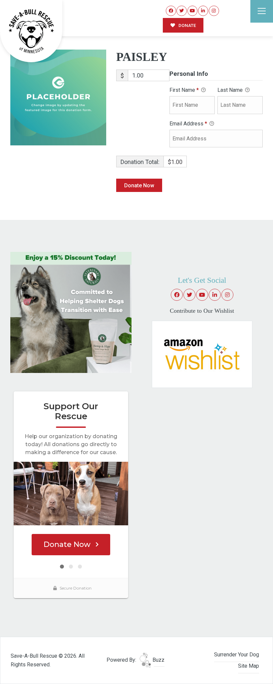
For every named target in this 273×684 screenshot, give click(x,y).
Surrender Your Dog (236, 654)
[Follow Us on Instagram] (214, 11)
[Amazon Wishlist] (202, 354)
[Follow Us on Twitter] (181, 11)
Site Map (248, 666)
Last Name (230, 90)
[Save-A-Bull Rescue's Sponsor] (71, 312)
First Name (184, 90)
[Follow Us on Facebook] (171, 11)
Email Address (188, 123)
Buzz (157, 660)
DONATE (186, 25)
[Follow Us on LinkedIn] (203, 11)
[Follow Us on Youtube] (192, 11)
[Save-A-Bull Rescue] (31, 31)
